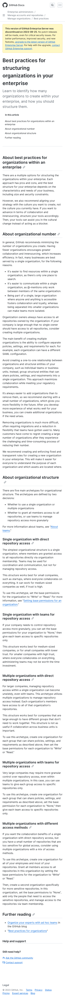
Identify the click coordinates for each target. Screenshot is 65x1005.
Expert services (20, 993)
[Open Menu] (59, 5)
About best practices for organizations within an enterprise (25, 162)
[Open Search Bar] (52, 5)
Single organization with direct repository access (26, 541)
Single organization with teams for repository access (29, 616)
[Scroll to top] (58, 998)
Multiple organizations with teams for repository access (31, 764)
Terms (29, 990)
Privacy (38, 990)
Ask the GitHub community (19, 957)
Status (48, 990)
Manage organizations (19, 18)
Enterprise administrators (20, 11)
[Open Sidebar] (3, 15)
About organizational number (29, 234)
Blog (33, 993)
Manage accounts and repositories (25, 15)
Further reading (17, 914)
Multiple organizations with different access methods (30, 825)
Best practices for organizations (28, 930)
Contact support (14, 962)
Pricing (6, 993)
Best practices (41, 18)
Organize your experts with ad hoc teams (32, 922)
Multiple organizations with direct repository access (28, 678)
